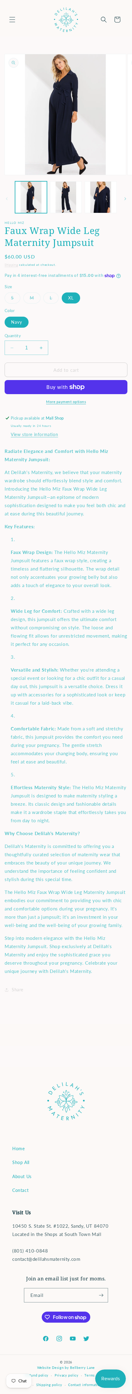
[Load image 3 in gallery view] (101, 197)
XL (71, 297)
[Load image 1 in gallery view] (31, 197)
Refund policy (37, 1375)
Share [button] (17, 989)
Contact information (85, 1385)
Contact (20, 1190)
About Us (22, 1176)
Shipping (11, 264)
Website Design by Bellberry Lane (66, 1368)
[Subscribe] (101, 1295)
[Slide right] (125, 198)
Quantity (13, 335)
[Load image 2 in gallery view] (66, 197)
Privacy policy (67, 1375)
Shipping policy (49, 1385)
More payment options (66, 401)
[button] (12, 19)
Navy (16, 322)
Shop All (20, 1162)
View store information (34, 434)
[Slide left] (7, 198)
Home (18, 1148)
